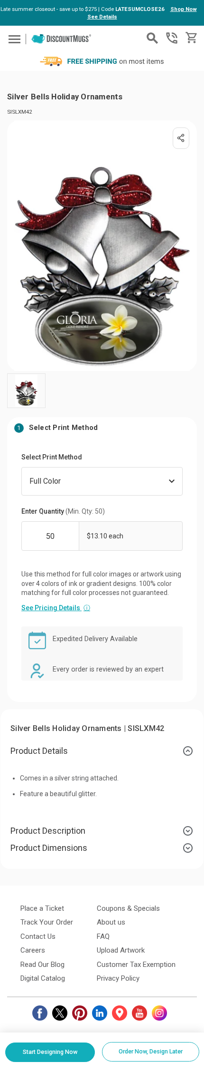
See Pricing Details (55, 608)
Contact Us (38, 936)
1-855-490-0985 (171, 38)
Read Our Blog (42, 964)
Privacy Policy (118, 978)
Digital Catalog (42, 978)
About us (111, 922)
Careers (32, 950)
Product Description (47, 831)
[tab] (102, 751)
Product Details (39, 751)
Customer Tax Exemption (136, 964)
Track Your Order (46, 922)
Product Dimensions (48, 848)
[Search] (152, 38)
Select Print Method (51, 457)
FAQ (103, 936)
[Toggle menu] (13, 39)
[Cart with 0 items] (190, 37)
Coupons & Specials (128, 908)
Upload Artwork (121, 950)
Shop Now (183, 9)
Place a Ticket (42, 908)
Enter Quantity (63, 511)
